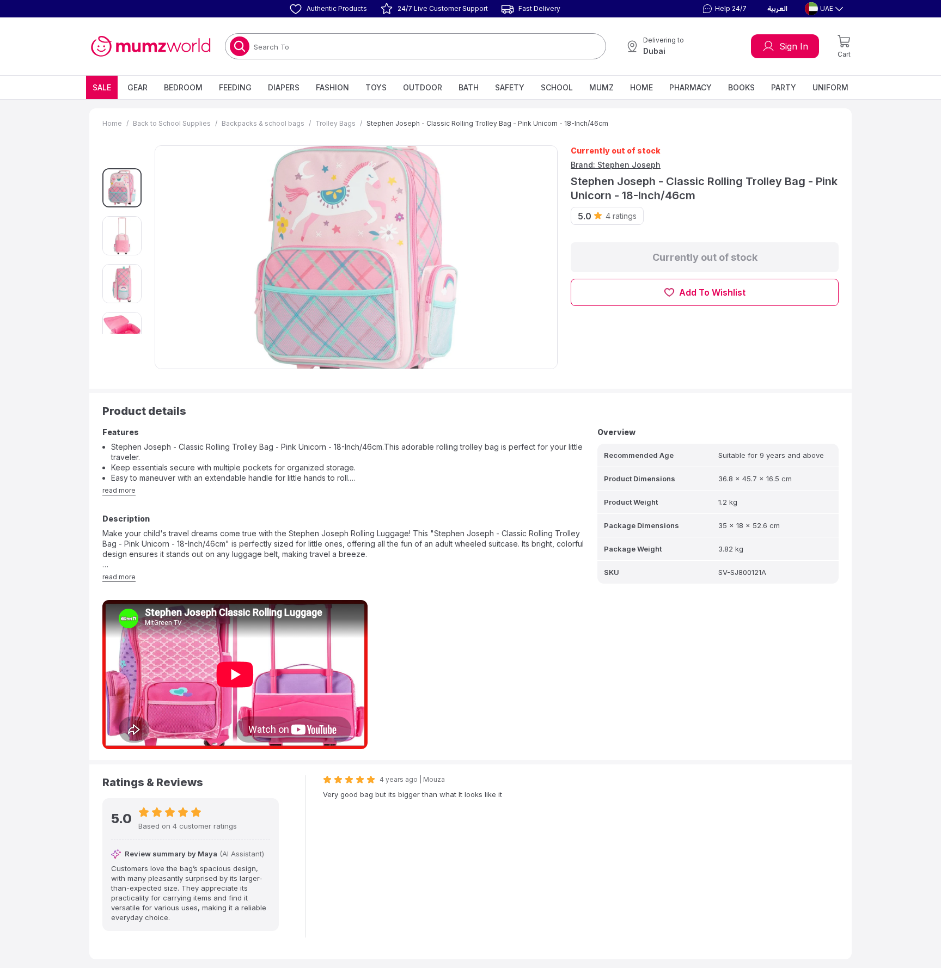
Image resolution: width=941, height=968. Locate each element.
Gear (137, 87)
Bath (469, 87)
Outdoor (422, 87)
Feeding (235, 87)
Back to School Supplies (172, 123)
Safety (509, 87)
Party (783, 87)
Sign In (793, 46)
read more (119, 490)
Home (641, 87)
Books (741, 87)
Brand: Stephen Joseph (616, 164)
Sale (102, 87)
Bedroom (183, 87)
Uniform (830, 87)
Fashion (332, 87)
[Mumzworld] (150, 46)
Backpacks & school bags (263, 123)
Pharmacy (690, 87)
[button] (723, 8)
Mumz (601, 87)
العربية (777, 9)
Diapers (284, 87)
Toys (376, 87)
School (557, 87)
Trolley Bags (335, 123)
